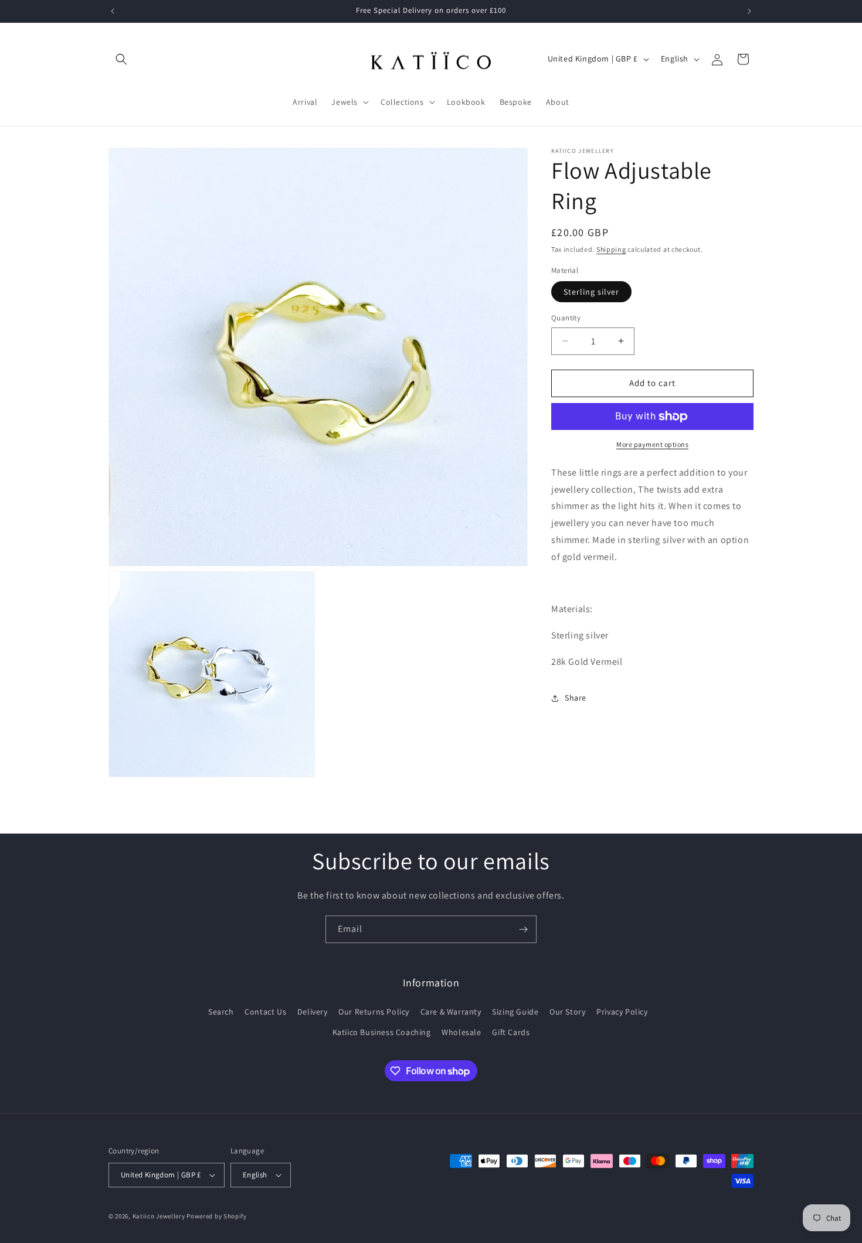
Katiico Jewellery (160, 1216)
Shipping (611, 249)
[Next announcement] (749, 11)
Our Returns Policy (373, 1011)
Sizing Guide (515, 1011)
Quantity (566, 318)
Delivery (312, 1011)
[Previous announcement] (112, 11)
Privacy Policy (621, 1011)
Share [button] (575, 697)
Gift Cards (511, 1032)
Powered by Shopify (216, 1216)
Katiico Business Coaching (381, 1032)
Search (221, 1011)
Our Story (567, 1011)
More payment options (652, 444)
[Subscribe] (523, 929)
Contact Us (265, 1011)
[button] (121, 59)
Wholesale (461, 1032)
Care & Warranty (450, 1011)
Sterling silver (591, 291)
